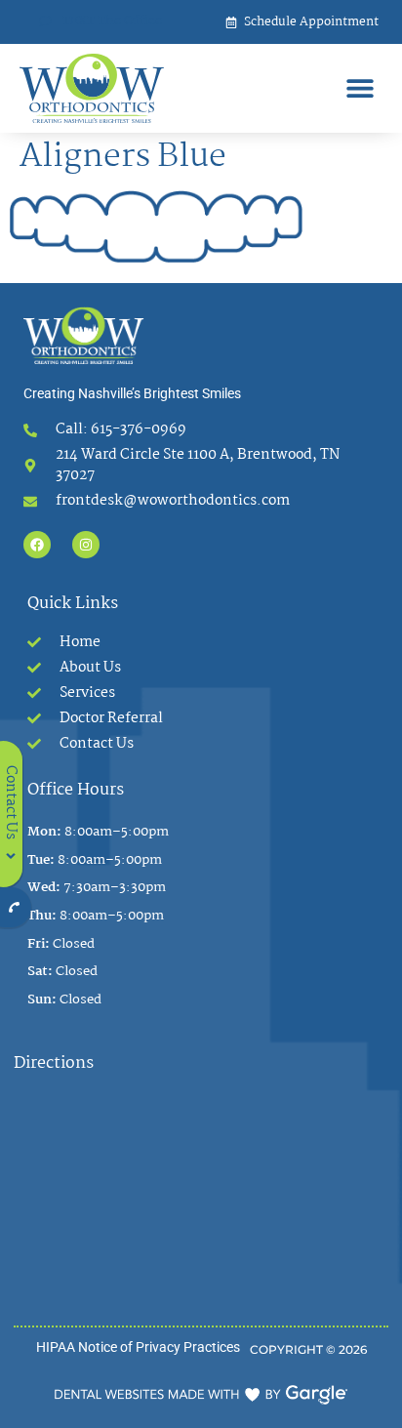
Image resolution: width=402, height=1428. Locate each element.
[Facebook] (37, 544)
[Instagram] (86, 544)
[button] (360, 88)
